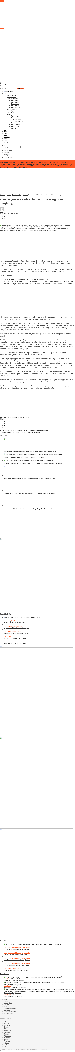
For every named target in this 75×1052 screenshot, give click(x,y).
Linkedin (7, 1034)
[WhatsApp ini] (4, 222)
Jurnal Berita (3, 417)
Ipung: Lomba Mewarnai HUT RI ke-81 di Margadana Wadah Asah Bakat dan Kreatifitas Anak (29, 478)
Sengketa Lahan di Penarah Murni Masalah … (16, 955)
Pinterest (8, 1025)
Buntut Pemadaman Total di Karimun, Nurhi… (17, 960)
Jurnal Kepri (19, 417)
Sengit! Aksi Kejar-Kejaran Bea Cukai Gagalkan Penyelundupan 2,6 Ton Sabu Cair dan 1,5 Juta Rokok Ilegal (29, 162)
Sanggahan (7, 1010)
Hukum (10, 642)
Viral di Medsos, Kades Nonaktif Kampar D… (16, 643)
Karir (5, 1015)
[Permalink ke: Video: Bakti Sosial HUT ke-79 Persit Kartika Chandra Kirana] (39, 984)
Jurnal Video (4, 974)
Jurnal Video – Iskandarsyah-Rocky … (14, 996)
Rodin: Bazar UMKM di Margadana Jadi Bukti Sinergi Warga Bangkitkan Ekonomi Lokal (28, 509)
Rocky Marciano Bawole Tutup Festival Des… (16, 638)
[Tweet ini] (4, 218)
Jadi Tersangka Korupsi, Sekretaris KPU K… (16, 633)
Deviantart (8, 1036)
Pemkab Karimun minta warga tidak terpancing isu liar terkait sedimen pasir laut (34, 166)
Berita (5, 621)
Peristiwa (13, 621)
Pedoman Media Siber (10, 1008)
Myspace (7, 1037)
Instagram (8, 1032)
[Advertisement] (37, 15)
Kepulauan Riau (17, 626)
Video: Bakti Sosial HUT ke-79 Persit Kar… (15, 987)
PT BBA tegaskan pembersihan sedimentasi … (17, 949)
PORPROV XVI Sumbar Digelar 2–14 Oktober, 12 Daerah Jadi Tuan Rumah (24, 457)
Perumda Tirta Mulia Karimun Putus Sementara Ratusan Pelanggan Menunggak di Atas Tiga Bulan (39, 281)
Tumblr (7, 1027)
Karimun (10, 626)
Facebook (8, 1022)
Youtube (7, 1041)
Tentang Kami (8, 1003)
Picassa (7, 1043)
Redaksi (6, 1001)
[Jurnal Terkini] (4, 85)
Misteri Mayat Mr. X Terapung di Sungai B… (16, 623)
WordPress (8, 1031)
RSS (6, 1046)
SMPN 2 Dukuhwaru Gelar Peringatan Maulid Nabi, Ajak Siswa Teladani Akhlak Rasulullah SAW (30, 451)
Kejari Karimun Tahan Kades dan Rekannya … (16, 628)
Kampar (15, 642)
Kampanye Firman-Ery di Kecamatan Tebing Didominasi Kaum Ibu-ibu (24, 430)
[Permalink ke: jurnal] (2, 210)
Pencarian (20, 88)
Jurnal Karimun (11, 417)
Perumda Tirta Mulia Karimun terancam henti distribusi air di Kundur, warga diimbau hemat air (35, 163)
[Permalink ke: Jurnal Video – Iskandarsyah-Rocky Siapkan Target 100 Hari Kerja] (39, 993)
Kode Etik (6, 1006)
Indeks (6, 999)
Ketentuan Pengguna (10, 1011)
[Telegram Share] (4, 220)
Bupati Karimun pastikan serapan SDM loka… (16, 970)
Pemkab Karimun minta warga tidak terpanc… (17, 965)
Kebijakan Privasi (8, 1013)
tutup (2, 1)
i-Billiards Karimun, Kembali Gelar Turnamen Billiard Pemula (26, 279)
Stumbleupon (9, 1029)
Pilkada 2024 (25, 417)
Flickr (6, 1044)
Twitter (7, 1024)
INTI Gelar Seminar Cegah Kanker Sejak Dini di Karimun (20, 432)
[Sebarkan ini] (4, 217)
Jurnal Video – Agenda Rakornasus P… (14, 981)
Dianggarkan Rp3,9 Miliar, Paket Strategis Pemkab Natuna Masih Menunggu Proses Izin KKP (30, 494)
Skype (7, 1039)
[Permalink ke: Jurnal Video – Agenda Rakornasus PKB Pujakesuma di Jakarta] (32, 977)
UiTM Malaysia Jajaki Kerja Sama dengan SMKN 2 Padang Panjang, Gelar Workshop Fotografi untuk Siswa (33, 463)
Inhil (9, 621)
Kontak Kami (7, 1004)
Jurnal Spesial (12, 948)
